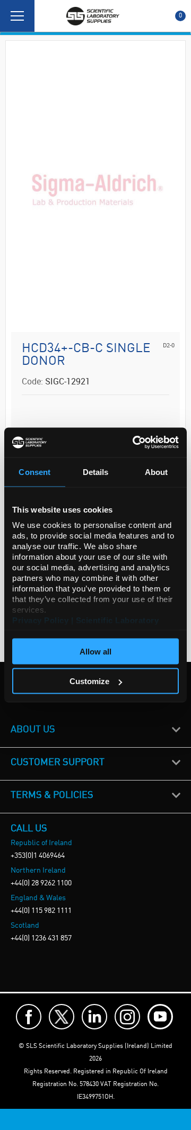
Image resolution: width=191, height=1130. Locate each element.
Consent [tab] (34, 471)
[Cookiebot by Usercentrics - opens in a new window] (135, 443)
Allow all (95, 651)
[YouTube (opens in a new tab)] (160, 1016)
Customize (89, 681)
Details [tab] (96, 471)
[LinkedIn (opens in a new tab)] (94, 1016)
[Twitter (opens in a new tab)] (61, 1016)
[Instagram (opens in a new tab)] (127, 1016)
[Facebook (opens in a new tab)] (28, 1016)
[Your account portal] (46, 16)
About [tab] (156, 471)
